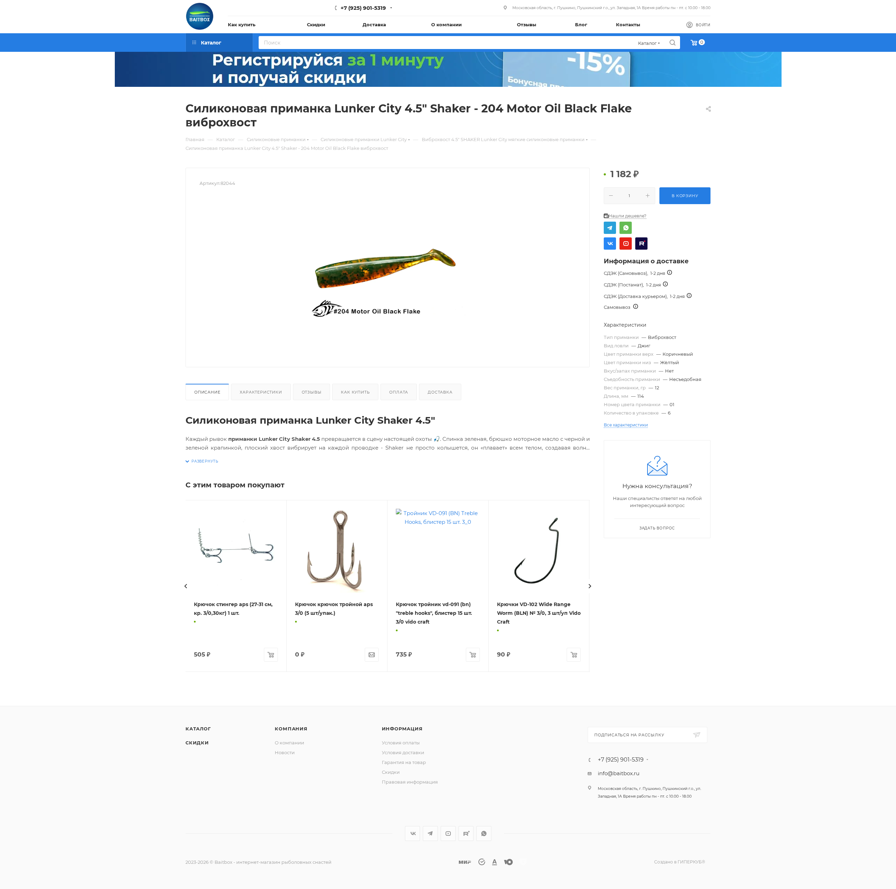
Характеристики (261, 392)
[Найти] (672, 42)
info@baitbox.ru (618, 773)
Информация (402, 728)
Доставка (440, 392)
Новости (285, 752)
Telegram (610, 228)
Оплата (398, 392)
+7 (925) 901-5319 (363, 8)
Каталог (198, 728)
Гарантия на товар (404, 762)
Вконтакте (610, 243)
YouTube (626, 243)
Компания (291, 728)
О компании (289, 742)
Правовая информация (410, 782)
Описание (207, 392)
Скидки (197, 742)
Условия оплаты (401, 742)
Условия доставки (403, 752)
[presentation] (185, 586)
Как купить (355, 392)
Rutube (641, 243)
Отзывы (312, 392)
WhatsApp (626, 228)
